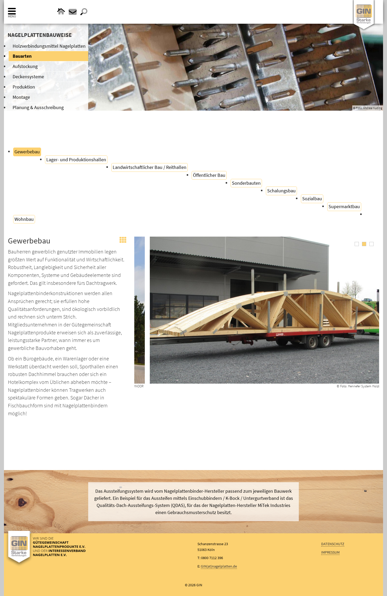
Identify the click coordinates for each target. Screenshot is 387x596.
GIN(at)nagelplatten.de (219, 566)
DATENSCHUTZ (332, 543)
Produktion (24, 87)
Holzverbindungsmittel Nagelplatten (49, 46)
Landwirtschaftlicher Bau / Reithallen (149, 167)
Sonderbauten (246, 183)
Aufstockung (25, 66)
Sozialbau (312, 199)
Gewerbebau (27, 152)
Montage (21, 97)
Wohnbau (24, 219)
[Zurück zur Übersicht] (123, 242)
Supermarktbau (344, 206)
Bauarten (22, 56)
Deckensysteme (28, 77)
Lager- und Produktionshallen (76, 160)
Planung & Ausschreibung (38, 107)
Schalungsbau (281, 191)
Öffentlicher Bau (209, 175)
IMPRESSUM (330, 552)
